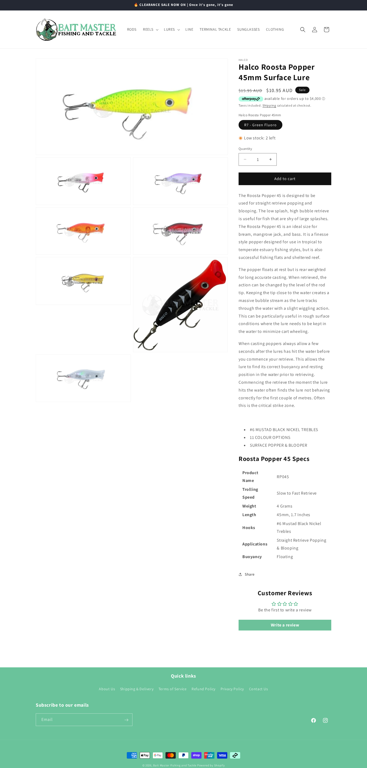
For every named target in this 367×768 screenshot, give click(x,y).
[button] (150, 29)
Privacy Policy (232, 688)
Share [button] (250, 574)
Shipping (269, 105)
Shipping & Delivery (136, 688)
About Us (107, 688)
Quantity (245, 148)
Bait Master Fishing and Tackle (174, 765)
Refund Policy (203, 688)
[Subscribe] (126, 720)
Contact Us (258, 688)
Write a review (285, 625)
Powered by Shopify (211, 765)
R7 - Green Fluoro (260, 124)
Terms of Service (173, 688)
